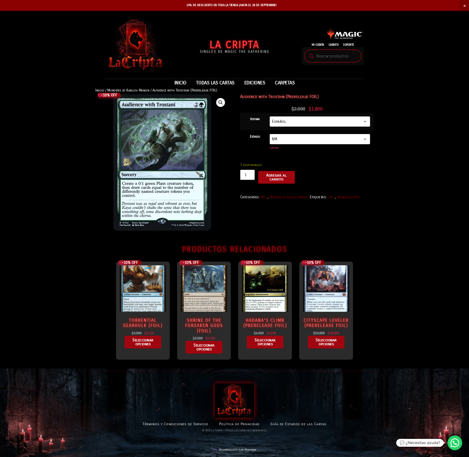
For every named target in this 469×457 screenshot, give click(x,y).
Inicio (99, 90)
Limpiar (274, 147)
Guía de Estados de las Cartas (298, 424)
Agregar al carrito (276, 177)
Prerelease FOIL (348, 197)
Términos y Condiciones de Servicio (175, 424)
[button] (220, 102)
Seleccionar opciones (142, 342)
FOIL (331, 197)
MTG (263, 197)
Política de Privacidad (239, 424)
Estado (255, 136)
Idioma (255, 119)
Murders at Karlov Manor (128, 90)
